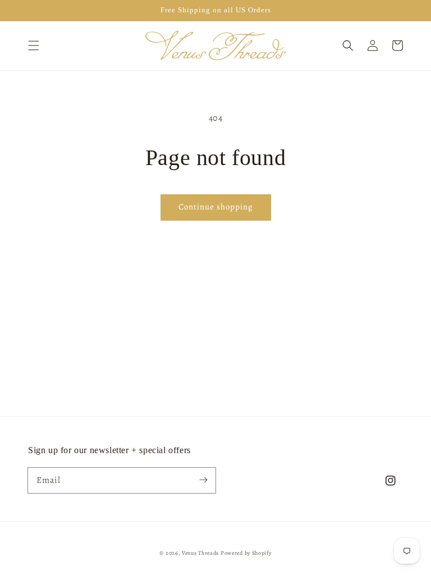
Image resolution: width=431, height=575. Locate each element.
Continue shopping (215, 206)
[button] (33, 45)
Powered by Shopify (246, 552)
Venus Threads (200, 552)
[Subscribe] (203, 480)
